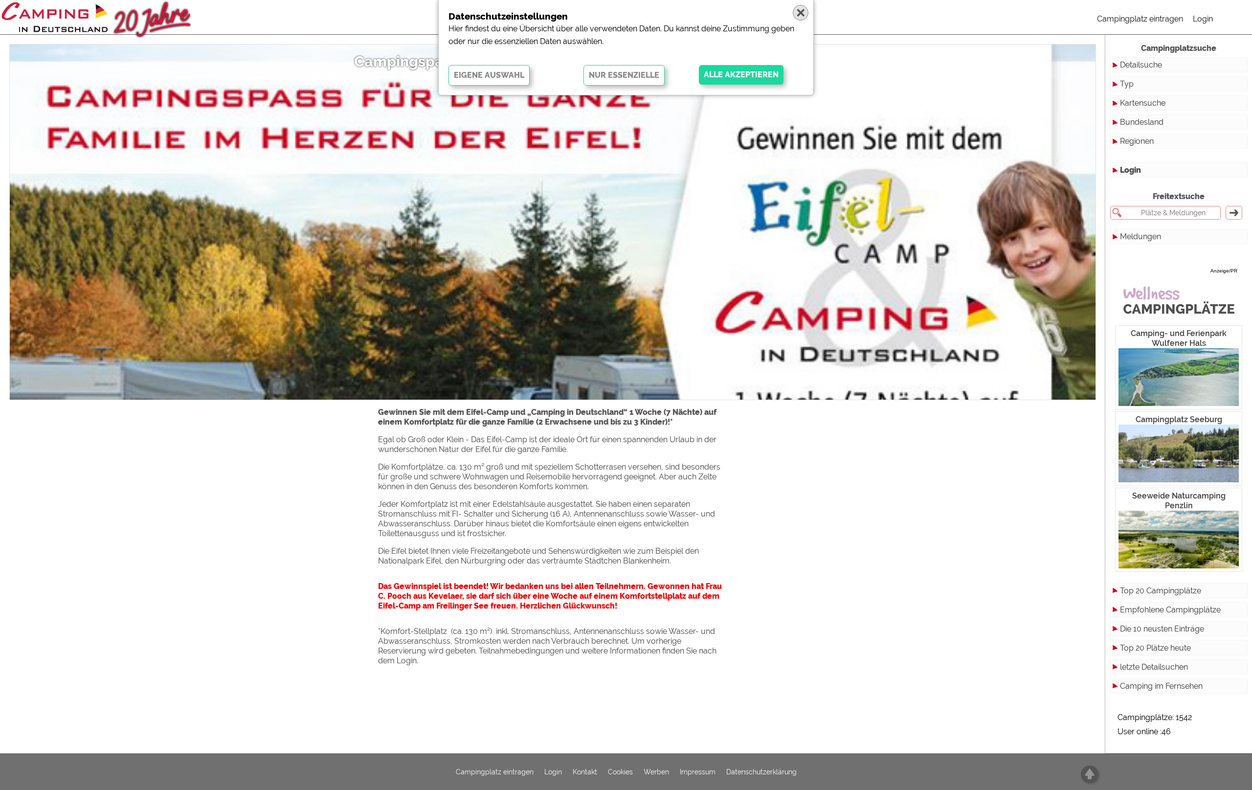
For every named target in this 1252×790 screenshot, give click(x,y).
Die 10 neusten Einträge (1162, 628)
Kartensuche (1142, 103)
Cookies (620, 772)
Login (1203, 18)
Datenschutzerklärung (761, 772)
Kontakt (585, 772)
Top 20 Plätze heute (1155, 648)
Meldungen (1140, 236)
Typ (1127, 84)
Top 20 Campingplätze (1160, 590)
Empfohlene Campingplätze (1170, 609)
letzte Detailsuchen (1154, 667)
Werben (656, 772)
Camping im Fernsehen (1161, 686)
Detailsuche (1141, 64)
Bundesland (1141, 122)
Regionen (1137, 141)
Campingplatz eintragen (1140, 18)
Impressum (697, 772)
